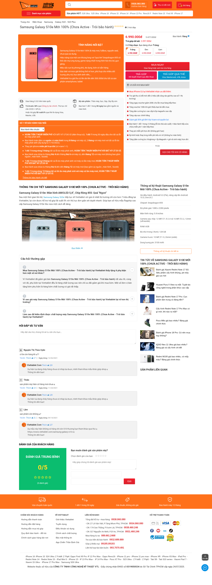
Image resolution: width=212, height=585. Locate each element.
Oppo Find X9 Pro (78, 556)
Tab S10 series (165, 559)
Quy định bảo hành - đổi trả (33, 533)
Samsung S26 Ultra (70, 562)
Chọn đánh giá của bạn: (82, 456)
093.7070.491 (117, 547)
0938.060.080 (138, 4)
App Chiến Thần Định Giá (67, 542)
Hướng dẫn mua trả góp (32, 528)
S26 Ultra (86, 13)
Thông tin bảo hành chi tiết (35, 177)
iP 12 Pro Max (94, 556)
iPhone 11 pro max (140, 556)
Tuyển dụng (61, 524)
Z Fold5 (136, 559)
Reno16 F (147, 13)
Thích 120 (47, 395)
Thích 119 (47, 365)
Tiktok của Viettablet (172, 530)
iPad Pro (182, 556)
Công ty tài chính (49, 106)
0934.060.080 (136, 523)
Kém (96, 456)
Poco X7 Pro (115, 559)
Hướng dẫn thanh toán (31, 519)
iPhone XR (155, 556)
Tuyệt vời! (105, 456)
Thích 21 (31, 418)
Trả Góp (141, 75)
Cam (160, 51)
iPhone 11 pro (123, 556)
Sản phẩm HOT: (74, 13)
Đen (146, 51)
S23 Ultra (127, 559)
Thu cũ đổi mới (164, 5)
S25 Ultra (95, 13)
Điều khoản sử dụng (65, 528)
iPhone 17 (178, 13)
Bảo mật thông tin (64, 538)
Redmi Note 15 (159, 13)
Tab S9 (154, 559)
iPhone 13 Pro (136, 13)
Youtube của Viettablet (159, 530)
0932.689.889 (116, 539)
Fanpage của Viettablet (153, 530)
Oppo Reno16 (108, 556)
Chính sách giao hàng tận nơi (34, 538)
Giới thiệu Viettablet (65, 519)
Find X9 (169, 13)
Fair (98, 456)
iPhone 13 (73, 559)
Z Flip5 (145, 559)
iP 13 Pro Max (86, 559)
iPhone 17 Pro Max (50, 562)
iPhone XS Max (169, 556)
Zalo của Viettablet (165, 530)
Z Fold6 (58, 556)
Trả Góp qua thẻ (174, 75)
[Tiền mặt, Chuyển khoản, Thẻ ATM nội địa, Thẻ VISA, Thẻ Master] (165, 523)
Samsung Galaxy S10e (53, 197)
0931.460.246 (132, 531)
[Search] (69, 5)
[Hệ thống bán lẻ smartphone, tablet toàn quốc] (29, 5)
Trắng (132, 51)
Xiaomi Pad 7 (180, 559)
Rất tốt (103, 456)
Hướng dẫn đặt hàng (30, 524)
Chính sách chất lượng (66, 533)
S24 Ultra (50, 556)
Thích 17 (31, 358)
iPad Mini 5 (62, 559)
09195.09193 (108, 543)
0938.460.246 (131, 527)
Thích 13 (31, 388)
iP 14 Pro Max (101, 559)
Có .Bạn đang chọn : (142, 45)
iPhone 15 (114, 13)
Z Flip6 (66, 556)
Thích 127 (47, 425)
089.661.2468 (108, 535)
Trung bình (101, 456)
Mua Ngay (157, 66)
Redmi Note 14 (32, 559)
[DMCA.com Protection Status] (169, 537)
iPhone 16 (104, 13)
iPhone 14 (124, 13)
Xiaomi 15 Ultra (33, 562)
